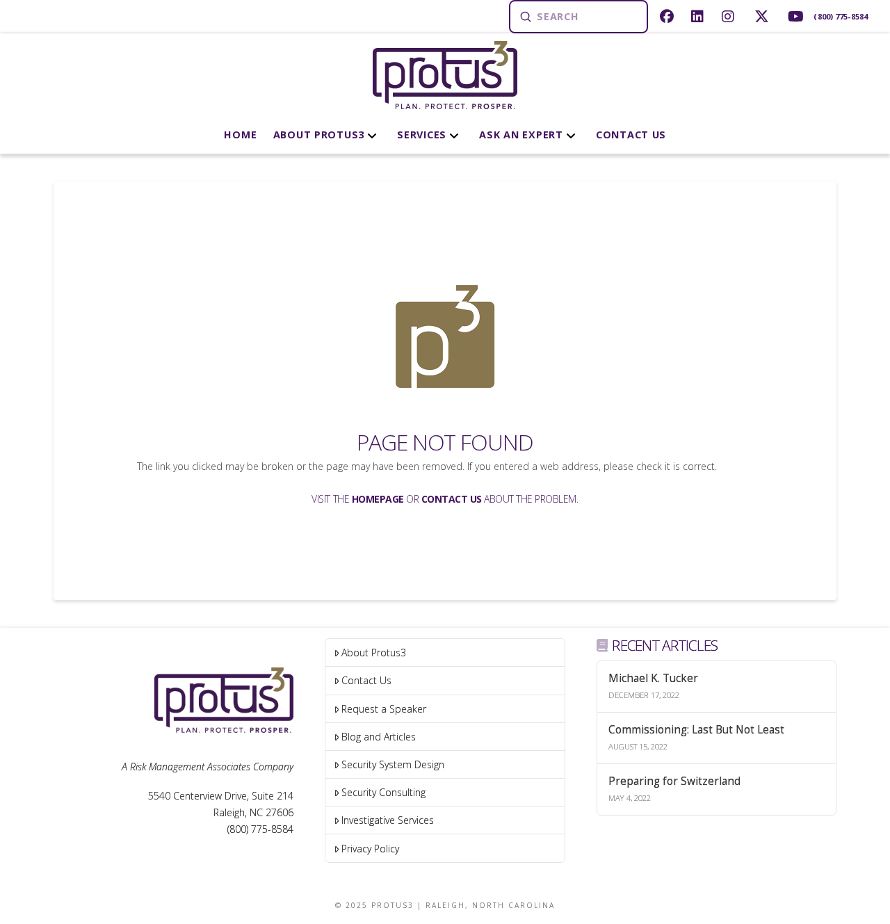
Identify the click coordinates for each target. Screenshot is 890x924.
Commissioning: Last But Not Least (696, 730)
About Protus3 (373, 652)
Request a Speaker (383, 708)
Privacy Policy (370, 848)
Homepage (378, 498)
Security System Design (392, 764)
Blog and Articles (378, 736)
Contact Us (451, 498)
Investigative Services (387, 820)
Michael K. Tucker (653, 679)
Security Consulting (383, 792)
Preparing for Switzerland (674, 781)
